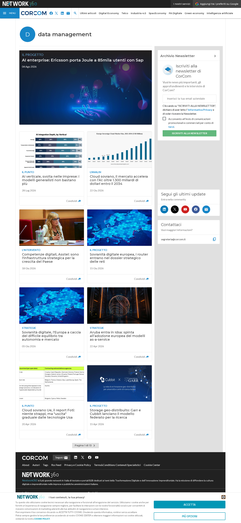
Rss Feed (56, 464)
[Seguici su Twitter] (175, 209)
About (25, 464)
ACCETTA (190, 504)
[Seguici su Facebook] (196, 209)
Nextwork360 (30, 480)
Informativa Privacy (200, 109)
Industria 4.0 (138, 13)
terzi (171, 126)
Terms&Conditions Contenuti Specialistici (117, 464)
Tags (45, 464)
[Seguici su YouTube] (185, 209)
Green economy (194, 13)
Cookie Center (152, 464)
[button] (10, 13)
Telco (124, 13)
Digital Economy (109, 13)
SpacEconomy (157, 13)
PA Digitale (175, 13)
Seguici (59, 457)
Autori (36, 464)
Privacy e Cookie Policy (77, 464)
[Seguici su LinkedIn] (164, 209)
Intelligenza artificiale (220, 13)
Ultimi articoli (88, 13)
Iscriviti (189, 133)
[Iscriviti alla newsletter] (206, 209)
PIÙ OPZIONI (189, 516)
